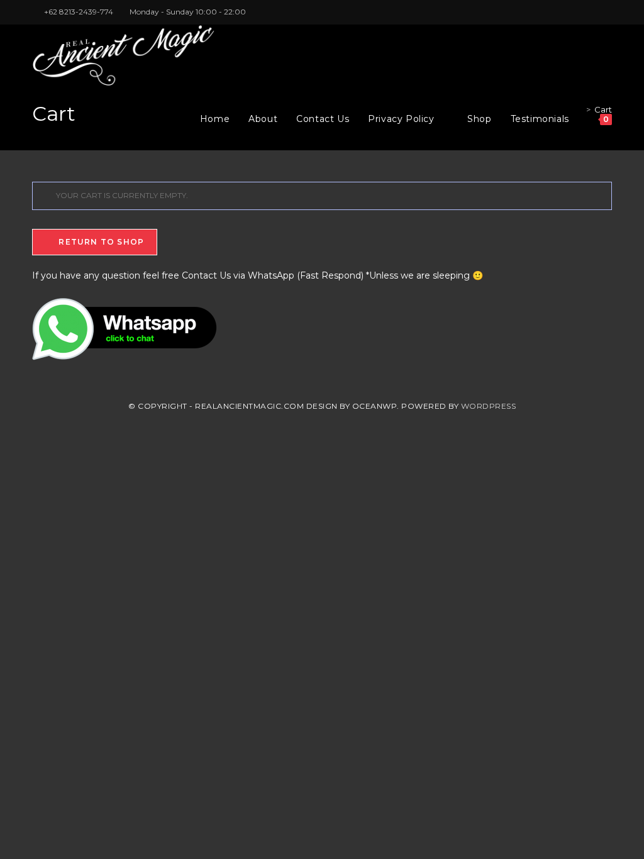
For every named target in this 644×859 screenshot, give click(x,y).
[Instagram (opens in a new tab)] (594, 12)
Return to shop (100, 242)
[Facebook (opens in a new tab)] (579, 12)
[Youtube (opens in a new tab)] (606, 12)
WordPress (488, 406)
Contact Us (206, 275)
